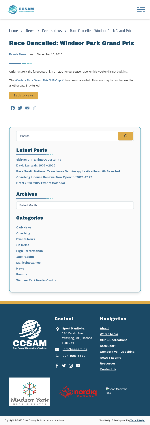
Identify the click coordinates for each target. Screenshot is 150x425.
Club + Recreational (114, 340)
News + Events (110, 357)
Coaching (23, 233)
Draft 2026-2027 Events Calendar (40, 183)
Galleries (22, 245)
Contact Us (108, 369)
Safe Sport (108, 345)
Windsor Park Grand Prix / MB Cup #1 (40, 80)
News (30, 31)
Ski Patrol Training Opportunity (38, 159)
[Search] (125, 136)
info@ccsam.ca (75, 349)
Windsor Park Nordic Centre (36, 280)
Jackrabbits (25, 256)
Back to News (24, 95)
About (104, 328)
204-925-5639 (74, 355)
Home (13, 31)
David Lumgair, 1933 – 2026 (35, 165)
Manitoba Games (28, 262)
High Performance (29, 250)
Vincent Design (137, 420)
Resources (108, 363)
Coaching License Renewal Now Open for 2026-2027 (54, 177)
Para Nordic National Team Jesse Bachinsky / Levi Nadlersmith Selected (68, 171)
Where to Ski (109, 334)
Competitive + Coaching (117, 351)
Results (21, 274)
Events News (52, 31)
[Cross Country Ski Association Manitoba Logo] (29, 334)
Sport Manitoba (73, 328)
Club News (23, 227)
